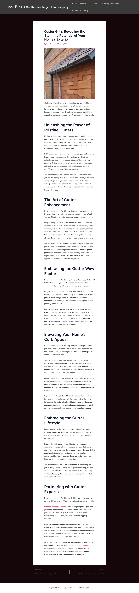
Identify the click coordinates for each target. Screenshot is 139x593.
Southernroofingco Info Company (47, 7)
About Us (83, 4)
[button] (98, 3)
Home (74, 4)
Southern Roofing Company (55, 507)
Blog (86, 11)
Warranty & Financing (110, 4)
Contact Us (76, 11)
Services (94, 4)
